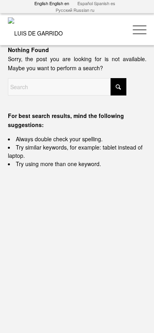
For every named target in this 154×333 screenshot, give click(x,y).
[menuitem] (135, 29)
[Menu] (135, 29)
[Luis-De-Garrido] (63, 29)
